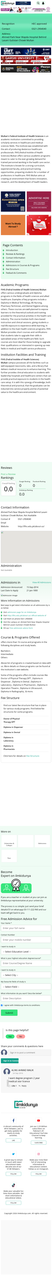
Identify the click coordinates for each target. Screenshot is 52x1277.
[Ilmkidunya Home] (7, 3)
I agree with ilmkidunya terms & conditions (22, 1005)
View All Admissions (41, 582)
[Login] (43, 3)
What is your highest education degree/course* (21, 958)
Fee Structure (12, 269)
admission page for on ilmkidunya (21, 612)
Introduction (12, 250)
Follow (13, 1174)
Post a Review (8, 474)
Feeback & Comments (16, 272)
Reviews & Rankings (15, 254)
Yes (10, 1036)
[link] (23, 3)
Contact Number (8, 935)
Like (13, 1140)
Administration (13, 261)
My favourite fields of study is (13, 982)
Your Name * (6, 923)
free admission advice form (21, 628)
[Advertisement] (26, 102)
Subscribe (39, 1143)
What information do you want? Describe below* (21, 993)
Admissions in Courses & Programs (23, 265)
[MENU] (49, 3)
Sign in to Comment (11, 1061)
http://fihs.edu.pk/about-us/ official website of (26, 615)
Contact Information (15, 257)
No (20, 1036)
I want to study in (8, 946)
